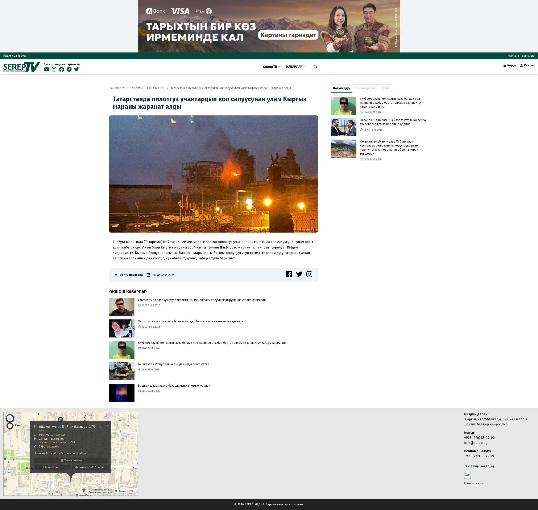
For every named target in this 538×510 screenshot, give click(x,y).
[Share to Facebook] (289, 274)
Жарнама (513, 55)
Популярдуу (341, 88)
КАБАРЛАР (294, 67)
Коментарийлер (366, 88)
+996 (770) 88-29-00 (479, 438)
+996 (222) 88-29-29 (479, 456)
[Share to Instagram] (309, 274)
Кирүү (511, 65)
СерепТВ (270, 67)
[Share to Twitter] (299, 274)
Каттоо (529, 65)
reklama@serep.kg (479, 466)
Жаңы (386, 88)
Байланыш (528, 55)
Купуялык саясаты (474, 483)
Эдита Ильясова (131, 275)
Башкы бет (117, 88)
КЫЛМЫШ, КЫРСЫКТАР (147, 88)
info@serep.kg (475, 443)
